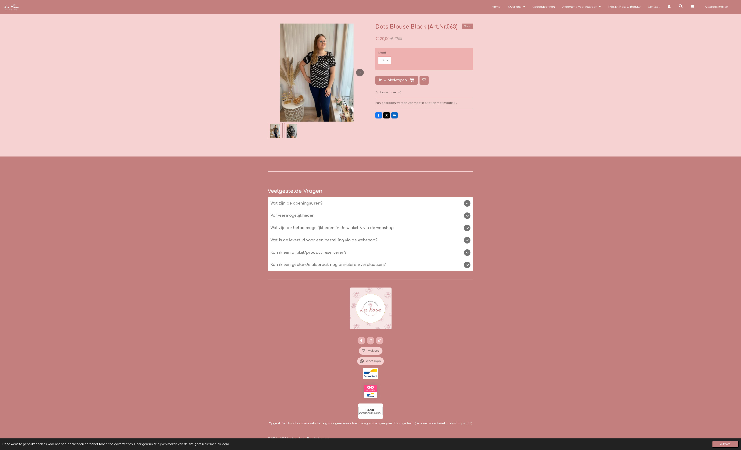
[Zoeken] (680, 6)
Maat (382, 52)
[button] (275, 130)
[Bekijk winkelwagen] (692, 7)
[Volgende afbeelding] (360, 72)
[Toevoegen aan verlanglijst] (424, 80)
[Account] (669, 7)
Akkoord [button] (725, 444)
